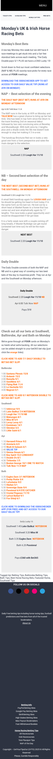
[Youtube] (26, 591)
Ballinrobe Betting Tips (36, 575)
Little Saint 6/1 (13, 430)
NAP (36, 303)
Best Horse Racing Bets (22, 578)
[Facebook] (10, 591)
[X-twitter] (18, 591)
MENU (43, 5)
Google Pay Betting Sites (26, 711)
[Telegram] (42, 591)
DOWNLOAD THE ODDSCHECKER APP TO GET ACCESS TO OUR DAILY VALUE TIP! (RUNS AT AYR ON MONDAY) (24, 84)
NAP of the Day (26, 743)
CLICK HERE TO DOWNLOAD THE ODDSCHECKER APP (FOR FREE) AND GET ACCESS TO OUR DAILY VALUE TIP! (26, 509)
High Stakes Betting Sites (26, 718)
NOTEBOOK (41, 526)
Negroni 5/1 (12, 390)
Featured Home (42, 578)
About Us (26, 623)
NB (43, 297)
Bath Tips (5, 578)
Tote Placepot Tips (27, 740)
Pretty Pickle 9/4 (14, 479)
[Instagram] (34, 591)
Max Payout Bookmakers (27, 721)
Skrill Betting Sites (26, 714)
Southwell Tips (7, 580)
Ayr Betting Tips (16, 575)
